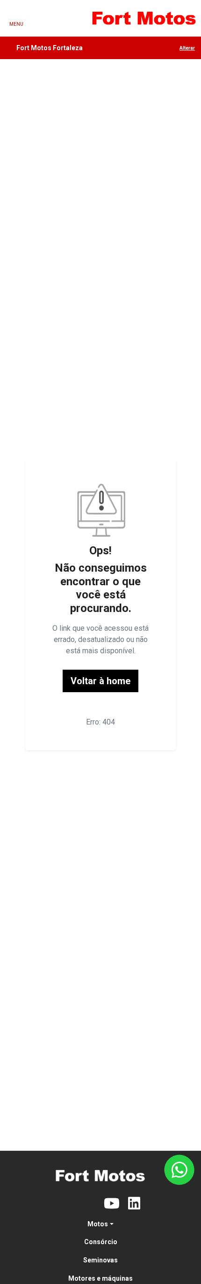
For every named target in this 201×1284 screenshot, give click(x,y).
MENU (16, 24)
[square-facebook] (67, 1204)
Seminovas (100, 1260)
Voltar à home (100, 681)
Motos (97, 1224)
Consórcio (100, 1242)
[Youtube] (111, 1204)
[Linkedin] (134, 1204)
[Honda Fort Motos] (143, 18)
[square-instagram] (89, 1204)
